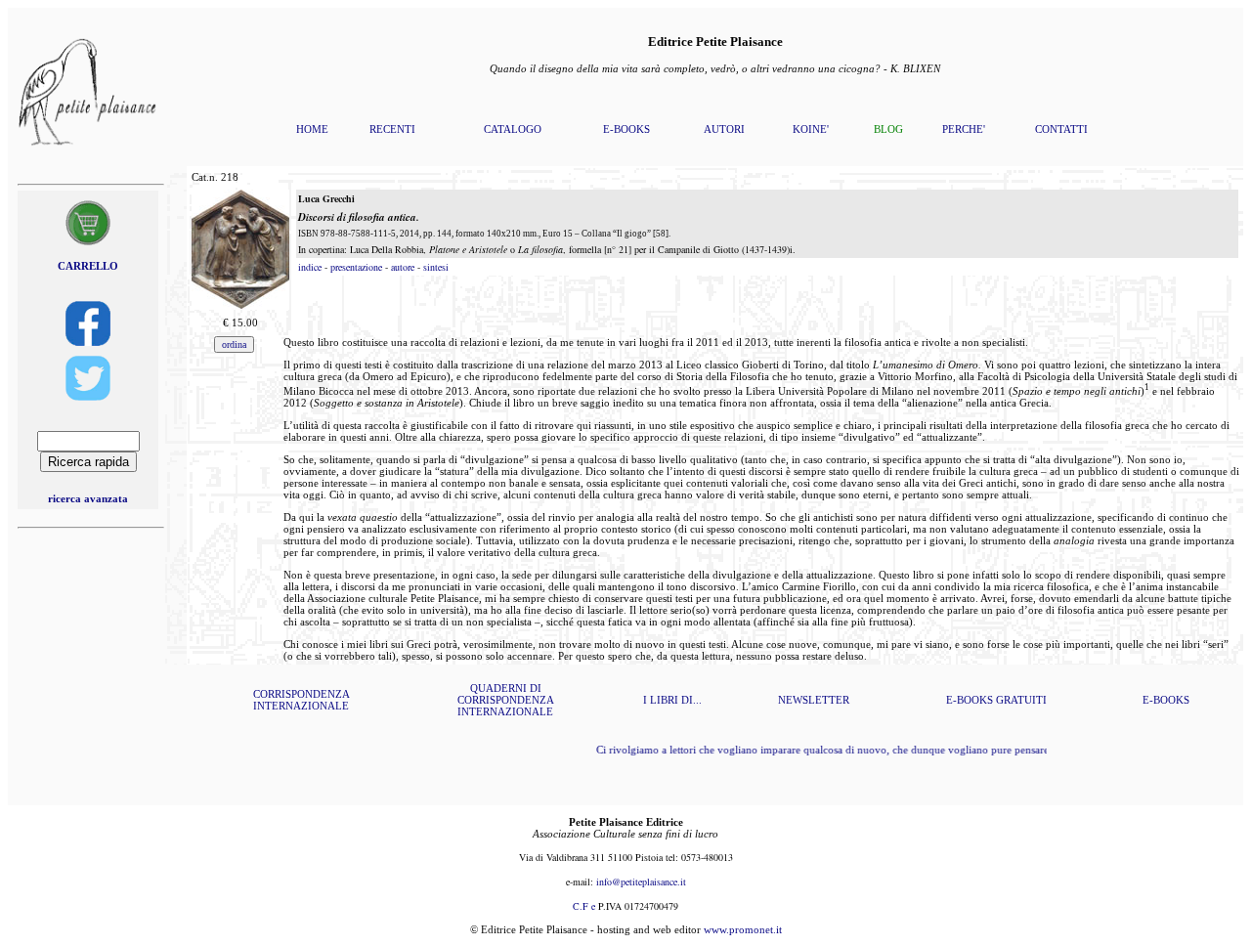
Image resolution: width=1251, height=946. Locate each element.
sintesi (436, 267)
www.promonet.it (743, 929)
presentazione (356, 267)
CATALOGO (512, 129)
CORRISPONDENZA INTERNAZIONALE (301, 699)
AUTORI (724, 129)
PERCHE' (963, 129)
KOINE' (811, 129)
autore (402, 267)
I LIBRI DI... (672, 700)
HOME (312, 129)
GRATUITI (1021, 700)
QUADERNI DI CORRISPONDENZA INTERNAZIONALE (505, 699)
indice (310, 267)
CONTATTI (1061, 129)
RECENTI (392, 129)
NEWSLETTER (813, 700)
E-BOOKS (626, 129)
